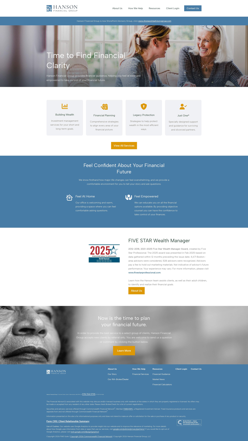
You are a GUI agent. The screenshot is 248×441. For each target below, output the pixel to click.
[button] (117, 8)
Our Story (112, 374)
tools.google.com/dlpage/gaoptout (85, 432)
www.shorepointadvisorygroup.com (154, 21)
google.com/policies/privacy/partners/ (128, 429)
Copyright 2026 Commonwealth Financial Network (91, 436)
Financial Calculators (162, 384)
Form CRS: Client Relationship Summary (68, 421)
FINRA (126, 409)
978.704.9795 (88, 394)
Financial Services (140, 374)
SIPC (131, 409)
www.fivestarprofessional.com (144, 272)
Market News (159, 379)
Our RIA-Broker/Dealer (118, 379)
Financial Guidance (161, 374)
